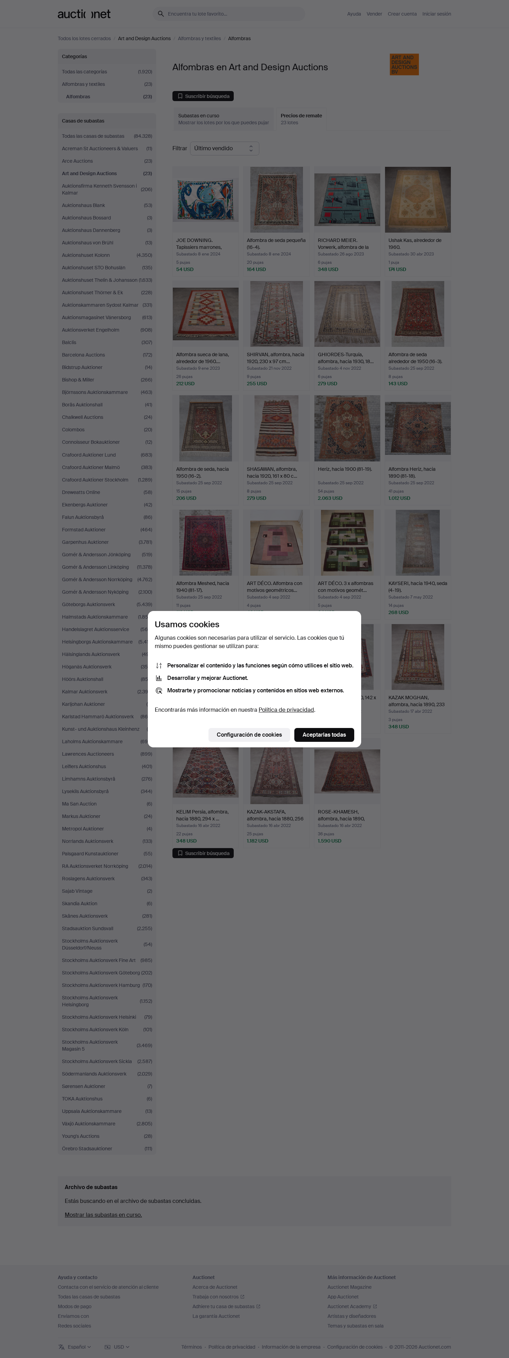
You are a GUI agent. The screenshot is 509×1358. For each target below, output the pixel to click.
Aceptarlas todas (324, 734)
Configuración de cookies (249, 734)
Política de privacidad (286, 709)
